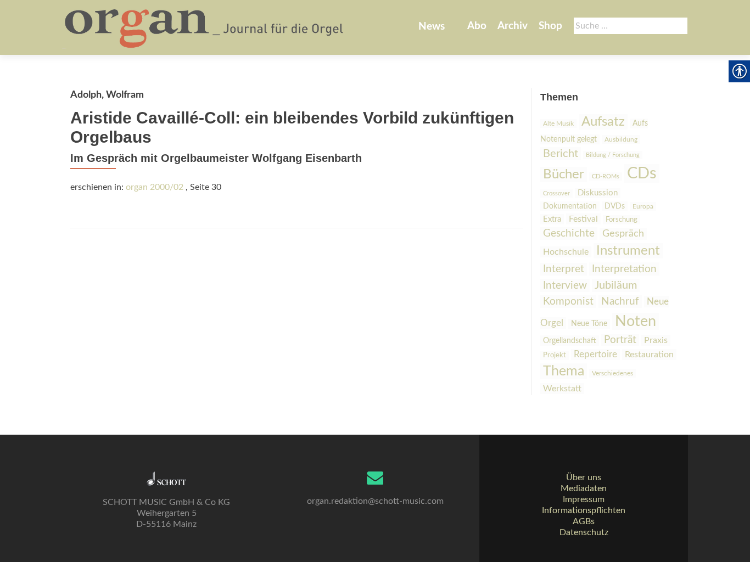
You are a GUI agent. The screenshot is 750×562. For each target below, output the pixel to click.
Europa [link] (643, 206)
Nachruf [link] (620, 301)
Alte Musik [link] (558, 123)
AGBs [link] (584, 521)
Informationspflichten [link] (583, 510)
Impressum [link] (584, 499)
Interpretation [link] (624, 268)
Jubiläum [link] (616, 285)
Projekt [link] (554, 355)
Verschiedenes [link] (612, 373)
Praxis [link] (656, 340)
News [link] (431, 26)
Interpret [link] (563, 269)
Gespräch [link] (623, 234)
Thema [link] (563, 371)
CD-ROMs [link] (605, 176)
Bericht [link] (560, 153)
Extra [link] (552, 219)
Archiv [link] (512, 26)
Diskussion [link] (598, 193)
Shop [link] (550, 26)
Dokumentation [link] (570, 206)
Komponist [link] (568, 301)
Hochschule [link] (566, 252)
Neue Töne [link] (589, 324)
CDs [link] (642, 173)
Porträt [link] (620, 340)
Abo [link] (476, 26)
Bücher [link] (563, 174)
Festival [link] (583, 219)
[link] (205, 27)
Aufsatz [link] (603, 121)
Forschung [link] (621, 219)
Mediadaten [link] (584, 488)
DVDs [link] (615, 206)
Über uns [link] (583, 477)
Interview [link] (565, 285)
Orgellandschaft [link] (569, 340)
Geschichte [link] (569, 233)
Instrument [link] (628, 250)
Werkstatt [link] (562, 388)
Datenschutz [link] (583, 532)
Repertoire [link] (595, 354)
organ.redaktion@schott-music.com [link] (375, 501)
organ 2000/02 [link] (154, 187)
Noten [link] (635, 321)
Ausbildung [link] (621, 139)
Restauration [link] (649, 354)
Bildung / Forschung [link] (613, 155)
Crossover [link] (556, 193)
